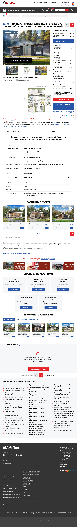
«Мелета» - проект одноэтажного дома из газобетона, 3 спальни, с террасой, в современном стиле (12, 224)
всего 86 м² (40, 248)
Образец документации (30, 77)
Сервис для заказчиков (38, 274)
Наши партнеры (27, 477)
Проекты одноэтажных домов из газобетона (14, 393)
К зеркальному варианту (17, 60)
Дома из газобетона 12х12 (62, 401)
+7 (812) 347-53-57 (67, 456)
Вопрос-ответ (9, 80)
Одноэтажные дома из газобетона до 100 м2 (36, 407)
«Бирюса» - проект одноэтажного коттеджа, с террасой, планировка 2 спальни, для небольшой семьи (66, 334)
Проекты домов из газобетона (15, 386)
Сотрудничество (27, 495)
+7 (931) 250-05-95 (67, 454)
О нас (24, 486)
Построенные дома (28, 480)
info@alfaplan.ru (65, 2)
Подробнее (10, 218)
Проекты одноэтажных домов (14, 388)
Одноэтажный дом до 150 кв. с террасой (39, 390)
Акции (24, 504)
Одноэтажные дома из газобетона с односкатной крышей (38, 420)
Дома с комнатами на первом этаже (14, 425)
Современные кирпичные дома (37, 403)
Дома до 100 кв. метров (13, 436)
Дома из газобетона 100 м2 (14, 397)
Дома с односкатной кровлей (39, 387)
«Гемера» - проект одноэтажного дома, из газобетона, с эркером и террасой (52, 334)
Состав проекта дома (38, 121)
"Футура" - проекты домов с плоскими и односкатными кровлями (14, 407)
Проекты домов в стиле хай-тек (63, 431)
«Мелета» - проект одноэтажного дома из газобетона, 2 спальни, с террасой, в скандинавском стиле (61, 224)
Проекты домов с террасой (14, 433)
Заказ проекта (6, 501)
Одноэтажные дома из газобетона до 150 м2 (36, 411)
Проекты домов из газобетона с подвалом (64, 385)
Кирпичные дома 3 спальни (38, 400)
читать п (44, 259)
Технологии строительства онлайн (31, 474)
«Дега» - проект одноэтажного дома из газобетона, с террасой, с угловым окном (8, 334)
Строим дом (26, 467)
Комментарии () (24, 80)
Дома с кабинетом (11, 431)
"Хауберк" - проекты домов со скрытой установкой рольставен (63, 417)
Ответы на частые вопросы (10, 479)
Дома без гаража (10, 411)
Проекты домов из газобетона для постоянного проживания (64, 412)
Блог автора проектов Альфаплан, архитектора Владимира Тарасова (31, 470)
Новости (25, 492)
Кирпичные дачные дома (37, 398)
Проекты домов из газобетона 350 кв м (39, 394)
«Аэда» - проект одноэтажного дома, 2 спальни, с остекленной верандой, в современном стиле (22, 334)
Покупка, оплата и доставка (10, 473)
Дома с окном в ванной (12, 428)
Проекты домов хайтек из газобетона (62, 398)
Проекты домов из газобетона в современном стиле (64, 393)
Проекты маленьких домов (38, 385)
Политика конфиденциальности (30, 501)
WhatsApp (64, 464)
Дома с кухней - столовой (13, 418)
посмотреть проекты (56, 82)
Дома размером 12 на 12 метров (13, 402)
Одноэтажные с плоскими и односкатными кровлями (63, 424)
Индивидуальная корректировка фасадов (11, 498)
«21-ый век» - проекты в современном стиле (12, 414)
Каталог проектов (13, 10)
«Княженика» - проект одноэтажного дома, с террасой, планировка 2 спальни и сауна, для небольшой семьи (37, 334)
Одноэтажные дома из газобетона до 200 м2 (36, 415)
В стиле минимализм (61, 428)
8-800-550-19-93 (54, 2)
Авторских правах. (38, 514)
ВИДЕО (12, 121)
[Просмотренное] (42, 10)
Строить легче (8, 119)
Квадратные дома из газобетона (60, 404)
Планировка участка (8, 491)
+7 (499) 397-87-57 (67, 459)
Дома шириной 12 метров (13, 399)
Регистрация (8, 463)
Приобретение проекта (28, 10)
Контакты (25, 489)
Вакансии (25, 498)
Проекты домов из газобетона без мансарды (64, 389)
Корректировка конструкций (10, 488)
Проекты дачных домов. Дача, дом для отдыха (15, 421)
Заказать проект (64, 99)
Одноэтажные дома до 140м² (63, 421)
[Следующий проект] (41, 375)
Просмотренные (7, 504)
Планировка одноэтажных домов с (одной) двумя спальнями (38, 434)
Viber (63, 466)
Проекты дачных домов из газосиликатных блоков (62, 408)
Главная (5, 467)
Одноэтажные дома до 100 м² (15, 390)
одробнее (51, 259)
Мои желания (6, 507)
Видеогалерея (26, 483)
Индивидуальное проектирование (11, 494)
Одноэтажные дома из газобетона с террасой (36, 425)
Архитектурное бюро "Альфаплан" (8, 451)
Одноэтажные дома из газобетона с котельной (37, 429)
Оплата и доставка (11, 77)
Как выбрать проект (8, 482)
